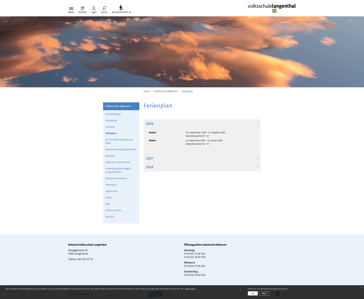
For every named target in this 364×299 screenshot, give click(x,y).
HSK (107, 204)
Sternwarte (111, 184)
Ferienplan (111, 134)
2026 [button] (149, 124)
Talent (108, 197)
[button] (165, 91)
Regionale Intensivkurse (117, 162)
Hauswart (110, 127)
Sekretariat (111, 120)
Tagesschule (111, 191)
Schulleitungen (113, 114)
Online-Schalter (113, 210)
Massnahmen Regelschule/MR (120, 149)
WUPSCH (109, 216)
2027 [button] (149, 158)
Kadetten (110, 155)
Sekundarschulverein (116, 178)
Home (147, 91)
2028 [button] (149, 167)
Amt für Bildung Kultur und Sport (119, 141)
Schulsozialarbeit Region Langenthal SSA (118, 170)
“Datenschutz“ (189, 289)
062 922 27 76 (85, 259)
